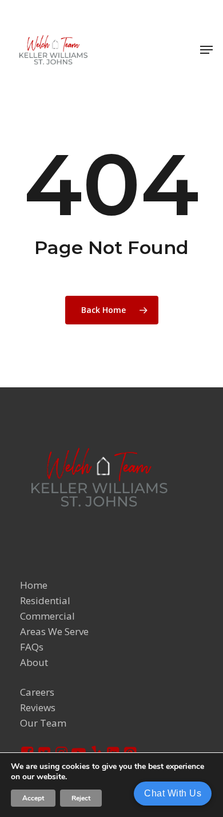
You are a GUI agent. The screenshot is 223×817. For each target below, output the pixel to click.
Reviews (37, 707)
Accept (33, 798)
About (34, 662)
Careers (37, 692)
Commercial (47, 615)
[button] (206, 49)
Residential (45, 600)
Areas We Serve (54, 631)
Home (33, 585)
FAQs (31, 646)
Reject (80, 798)
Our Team (43, 722)
